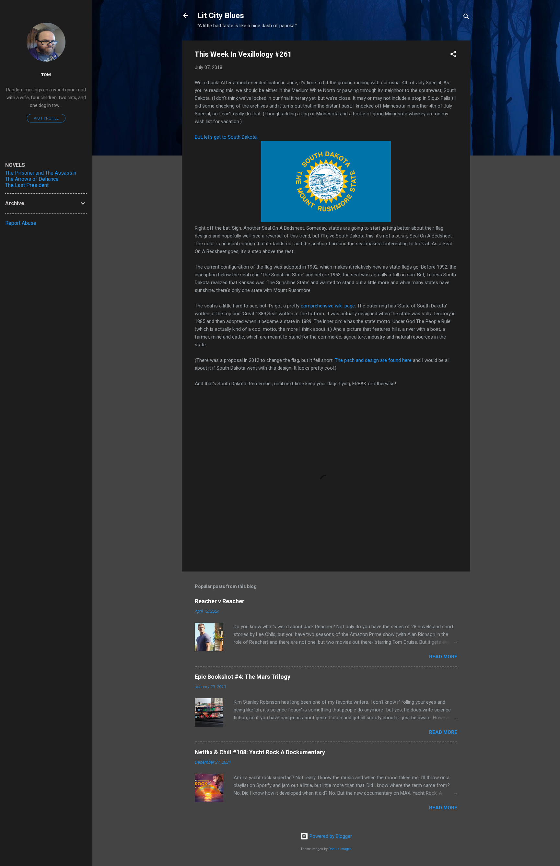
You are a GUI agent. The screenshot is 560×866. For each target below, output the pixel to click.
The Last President (27, 185)
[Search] (466, 18)
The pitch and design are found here (373, 360)
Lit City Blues (220, 15)
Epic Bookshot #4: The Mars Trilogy (242, 676)
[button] (453, 55)
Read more (443, 657)
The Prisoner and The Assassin (40, 173)
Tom (46, 74)
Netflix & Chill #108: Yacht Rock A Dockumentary (260, 752)
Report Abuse (20, 223)
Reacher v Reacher (219, 601)
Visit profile (46, 118)
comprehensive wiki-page (328, 306)
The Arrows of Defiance (32, 179)
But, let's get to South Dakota (226, 137)
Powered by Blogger (330, 836)
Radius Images (340, 849)
